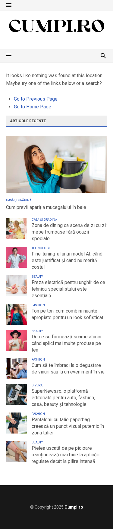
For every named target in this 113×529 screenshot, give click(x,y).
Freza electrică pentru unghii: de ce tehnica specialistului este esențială (68, 289)
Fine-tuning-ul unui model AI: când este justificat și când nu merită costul (67, 260)
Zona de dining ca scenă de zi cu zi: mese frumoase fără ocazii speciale (69, 231)
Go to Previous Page (36, 99)
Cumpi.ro (73, 507)
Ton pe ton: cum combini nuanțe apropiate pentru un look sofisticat (67, 314)
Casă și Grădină (19, 200)
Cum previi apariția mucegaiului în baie (46, 207)
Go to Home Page (32, 107)
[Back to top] (96, 512)
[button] (8, 5)
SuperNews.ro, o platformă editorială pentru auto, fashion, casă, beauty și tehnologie (63, 397)
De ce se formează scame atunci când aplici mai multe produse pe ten (66, 343)
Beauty (37, 276)
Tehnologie (42, 248)
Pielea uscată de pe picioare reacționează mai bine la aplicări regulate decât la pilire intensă (65, 454)
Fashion (38, 305)
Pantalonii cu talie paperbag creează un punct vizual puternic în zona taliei (68, 426)
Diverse (37, 385)
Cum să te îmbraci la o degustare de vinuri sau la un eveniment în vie (68, 368)
